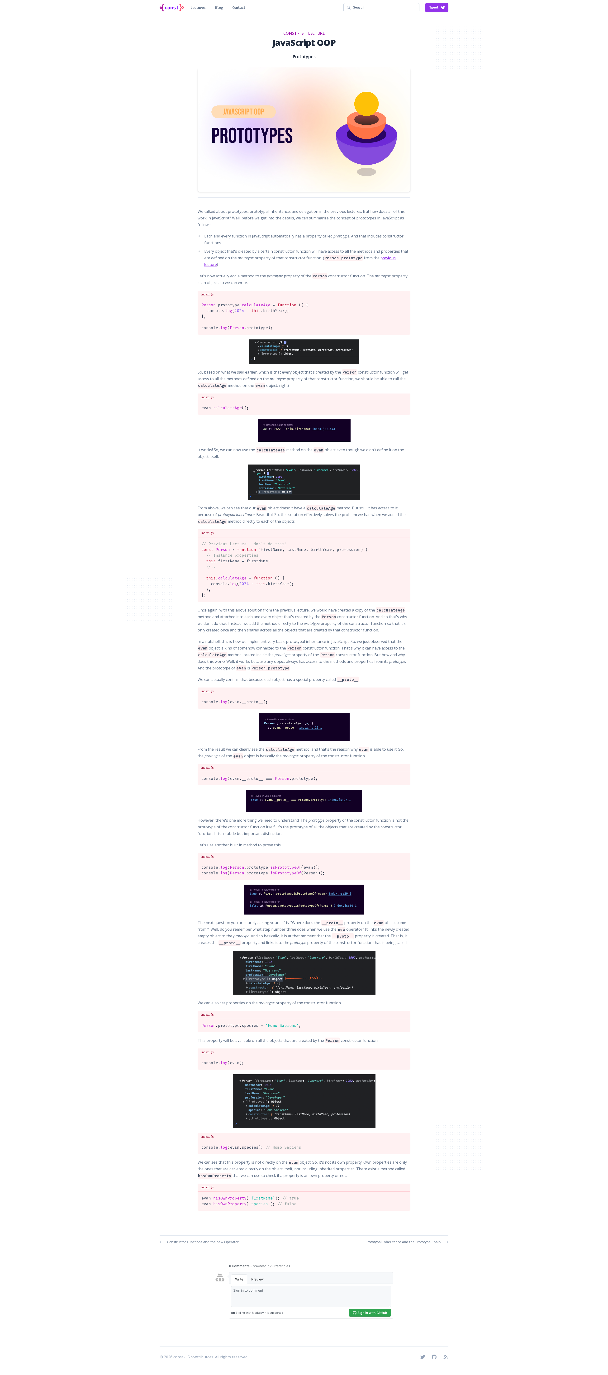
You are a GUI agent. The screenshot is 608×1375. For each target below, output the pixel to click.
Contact (239, 7)
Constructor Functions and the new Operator (203, 1242)
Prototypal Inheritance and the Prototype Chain (403, 1242)
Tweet (434, 7)
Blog (219, 7)
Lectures (198, 7)
